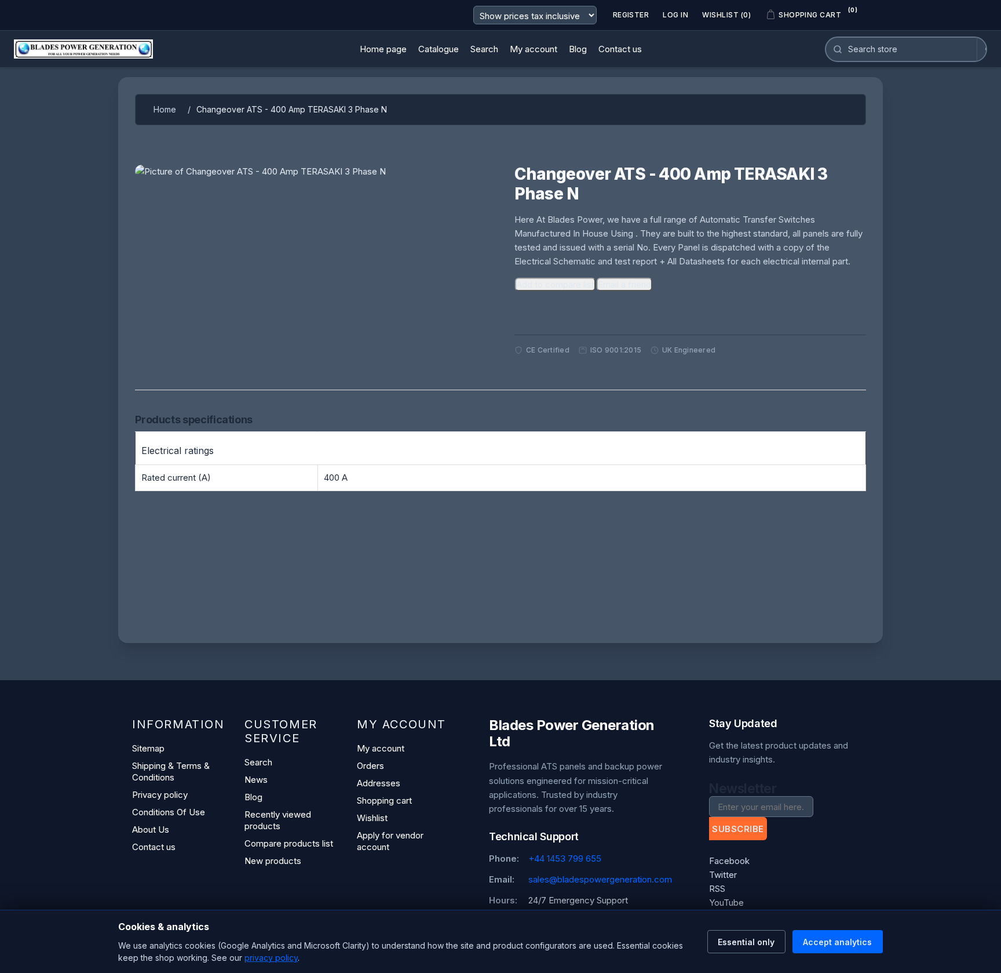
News (256, 779)
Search (258, 762)
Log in (675, 14)
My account (380, 748)
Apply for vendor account (390, 841)
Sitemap (148, 748)
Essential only (746, 942)
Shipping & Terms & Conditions (171, 771)
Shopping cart (384, 800)
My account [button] (533, 49)
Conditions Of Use (168, 812)
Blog (253, 797)
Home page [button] (383, 49)
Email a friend (624, 284)
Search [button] (484, 49)
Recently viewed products (277, 820)
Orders (370, 765)
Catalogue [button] (438, 49)
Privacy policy (160, 794)
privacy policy (271, 958)
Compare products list (288, 843)
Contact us (154, 846)
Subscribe (737, 828)
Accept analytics (837, 942)
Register (631, 14)
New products (272, 860)
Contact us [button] (620, 49)
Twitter (723, 874)
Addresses (378, 783)
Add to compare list (555, 284)
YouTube (726, 902)
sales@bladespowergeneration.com (600, 879)
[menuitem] (383, 49)
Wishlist (372, 817)
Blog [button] (578, 49)
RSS (717, 888)
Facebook (729, 860)
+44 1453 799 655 (564, 858)
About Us (150, 829)
